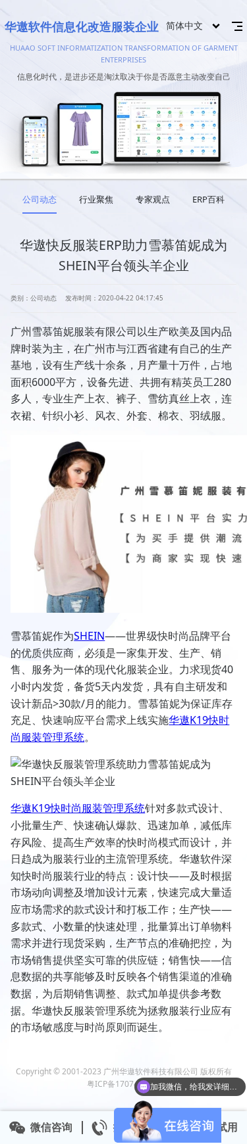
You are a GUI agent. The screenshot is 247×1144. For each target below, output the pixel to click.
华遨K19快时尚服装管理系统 (78, 808)
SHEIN (89, 636)
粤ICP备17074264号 (123, 1083)
